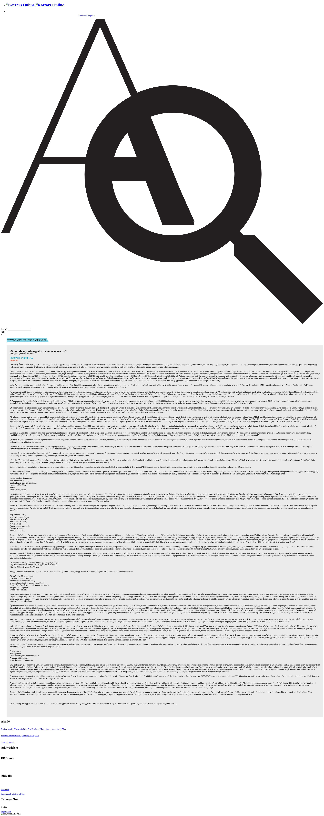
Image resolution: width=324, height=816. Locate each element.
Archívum (82, 15)
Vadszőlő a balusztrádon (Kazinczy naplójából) (20, 736)
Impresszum (6, 811)
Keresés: (4, 329)
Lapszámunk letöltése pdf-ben (13, 794)
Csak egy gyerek (7, 742)
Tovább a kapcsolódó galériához (26, 340)
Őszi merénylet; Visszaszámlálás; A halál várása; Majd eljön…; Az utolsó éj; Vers (33, 729)
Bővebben (5, 790)
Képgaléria (90, 15)
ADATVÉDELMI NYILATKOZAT (16, 753)
